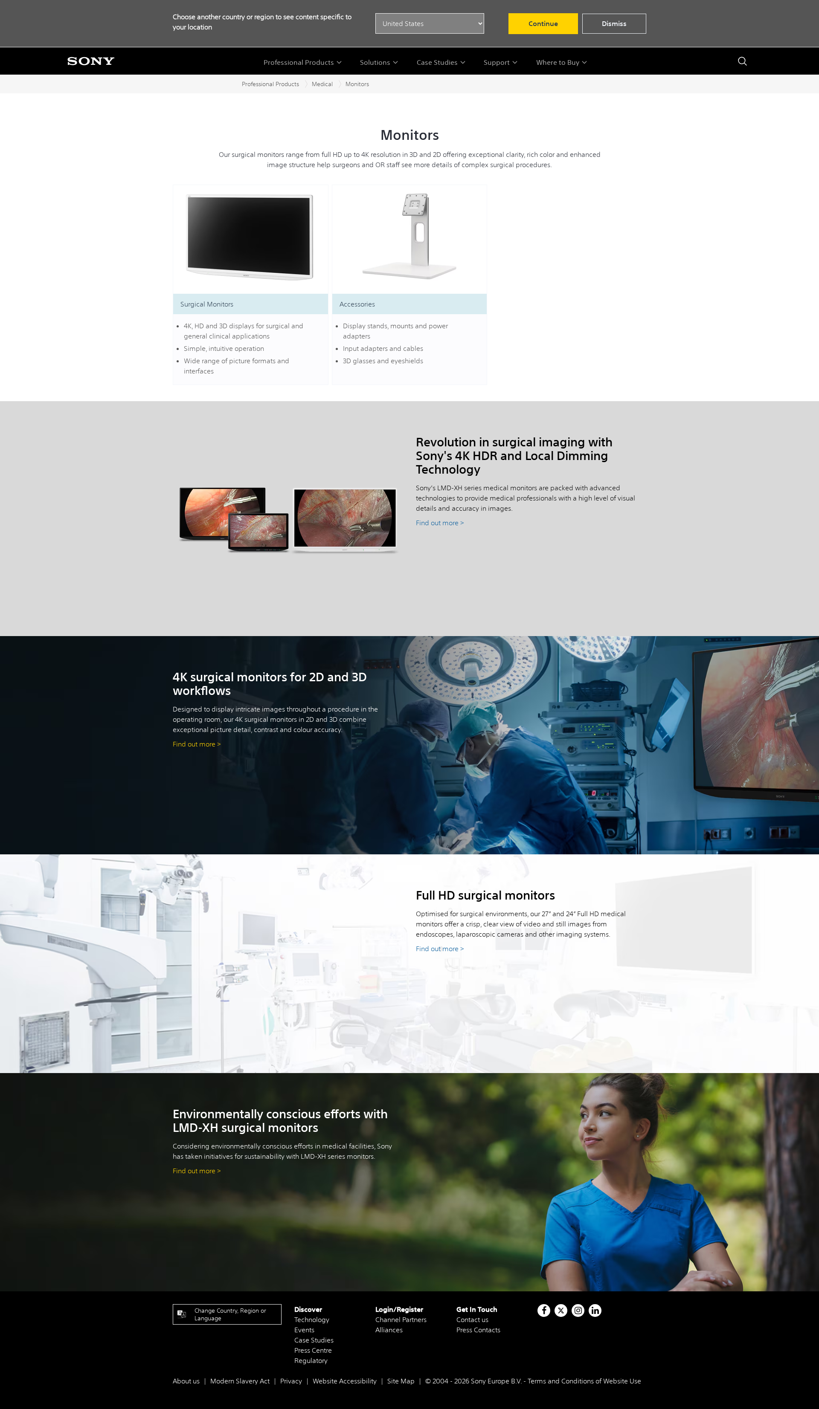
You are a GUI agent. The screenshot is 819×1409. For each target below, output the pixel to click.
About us (186, 1381)
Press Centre (313, 1350)
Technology (311, 1319)
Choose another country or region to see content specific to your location (262, 21)
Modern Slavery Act (240, 1381)
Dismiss (614, 23)
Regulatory (311, 1360)
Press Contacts (478, 1329)
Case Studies (314, 1340)
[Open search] (742, 61)
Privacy (291, 1381)
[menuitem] (303, 62)
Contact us (472, 1319)
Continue (543, 23)
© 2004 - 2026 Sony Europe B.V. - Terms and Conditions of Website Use (533, 1381)
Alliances (389, 1329)
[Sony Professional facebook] (544, 1310)
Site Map (401, 1381)
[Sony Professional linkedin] (595, 1310)
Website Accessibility (345, 1381)
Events (304, 1329)
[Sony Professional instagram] (578, 1310)
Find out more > (440, 522)
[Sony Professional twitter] (561, 1310)
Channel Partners (401, 1319)
